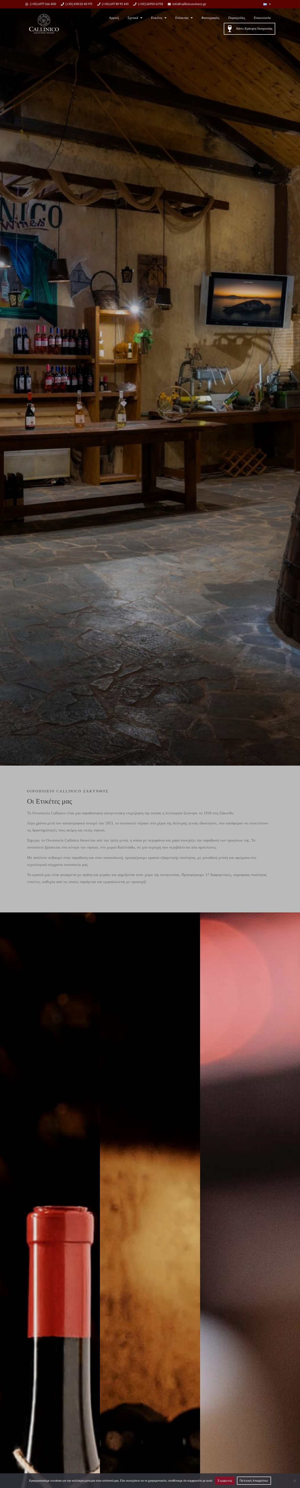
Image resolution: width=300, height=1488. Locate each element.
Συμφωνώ (225, 1480)
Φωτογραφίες (210, 18)
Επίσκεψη (181, 18)
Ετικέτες (156, 18)
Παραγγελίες (236, 18)
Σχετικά (133, 18)
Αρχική (114, 18)
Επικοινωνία (262, 18)
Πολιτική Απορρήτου (254, 1480)
